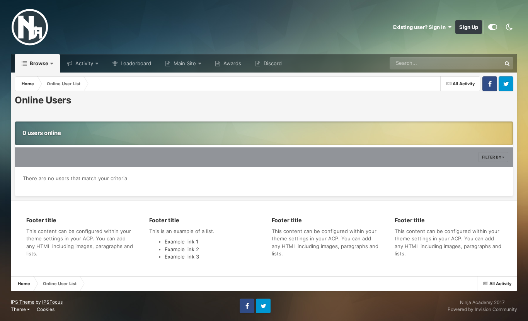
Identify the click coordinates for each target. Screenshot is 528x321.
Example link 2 (182, 249)
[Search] (507, 63)
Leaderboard (135, 63)
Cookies (46, 309)
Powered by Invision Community (482, 309)
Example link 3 (182, 256)
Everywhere (478, 63)
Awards (231, 63)
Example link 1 (181, 241)
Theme (19, 309)
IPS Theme (22, 302)
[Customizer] (492, 27)
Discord (272, 63)
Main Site (184, 63)
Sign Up (468, 27)
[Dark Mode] (509, 27)
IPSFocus (52, 302)
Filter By (492, 157)
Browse (38, 63)
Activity (83, 63)
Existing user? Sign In (420, 27)
